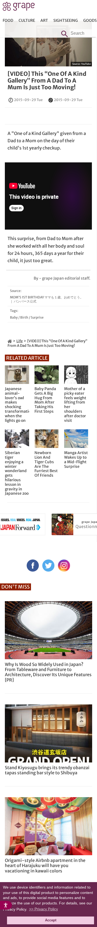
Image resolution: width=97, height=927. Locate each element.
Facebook (33, 565)
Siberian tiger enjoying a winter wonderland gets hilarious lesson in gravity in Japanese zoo (17, 473)
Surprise (37, 317)
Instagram (64, 565)
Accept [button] (50, 920)
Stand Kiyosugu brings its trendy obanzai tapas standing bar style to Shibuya (47, 770)
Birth (24, 317)
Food (8, 20)
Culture (27, 20)
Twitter (48, 565)
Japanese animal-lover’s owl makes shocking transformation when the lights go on (17, 405)
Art (44, 20)
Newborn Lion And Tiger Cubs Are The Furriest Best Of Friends (46, 464)
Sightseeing (65, 20)
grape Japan (19, 8)
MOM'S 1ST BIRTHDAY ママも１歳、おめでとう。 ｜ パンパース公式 (46, 299)
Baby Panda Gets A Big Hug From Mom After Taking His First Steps (45, 400)
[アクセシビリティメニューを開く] (6, 905)
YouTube (86, 63)
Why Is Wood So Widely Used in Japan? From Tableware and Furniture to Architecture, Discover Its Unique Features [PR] (48, 672)
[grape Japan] (10, 341)
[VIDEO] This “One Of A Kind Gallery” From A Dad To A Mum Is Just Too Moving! (47, 80)
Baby (14, 317)
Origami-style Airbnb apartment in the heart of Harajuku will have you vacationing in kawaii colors (45, 865)
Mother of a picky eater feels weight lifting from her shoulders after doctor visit (75, 405)
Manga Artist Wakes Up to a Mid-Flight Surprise (76, 460)
